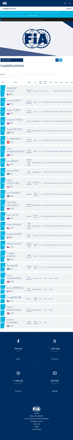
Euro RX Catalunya (20, 16)
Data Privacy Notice (36, 421)
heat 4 (28, 74)
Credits (36, 413)
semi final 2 (5, 77)
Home (4, 13)
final (15, 77)
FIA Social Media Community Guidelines (36, 418)
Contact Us (36, 424)
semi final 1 (53, 74)
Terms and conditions (36, 416)
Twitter (60, 60)
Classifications (33, 16)
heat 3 (19, 74)
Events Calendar (6, 16)
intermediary (39, 74)
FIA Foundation (36, 429)
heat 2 (11, 74)
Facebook (57, 60)
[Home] (15, 3)
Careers (36, 427)
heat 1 (3, 74)
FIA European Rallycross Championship (46, 13)
